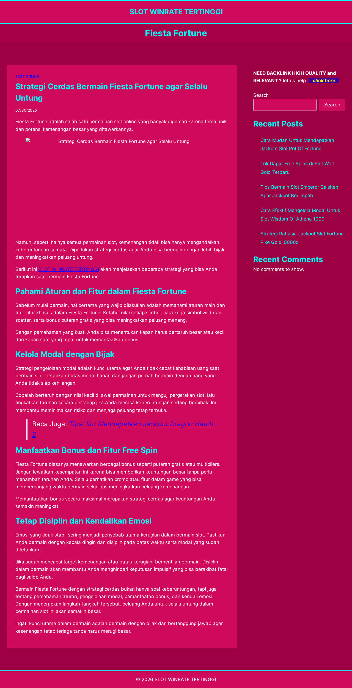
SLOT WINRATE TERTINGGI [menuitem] (68, 269)
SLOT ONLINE (27, 76)
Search (261, 95)
